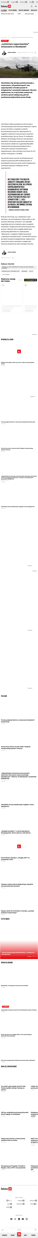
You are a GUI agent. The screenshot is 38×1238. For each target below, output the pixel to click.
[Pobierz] (35, 52)
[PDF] (13, 258)
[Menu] (36, 6)
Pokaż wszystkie (6, 274)
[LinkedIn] (19, 1219)
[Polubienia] (3, 1230)
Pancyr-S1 (22, 136)
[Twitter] (15, 1219)
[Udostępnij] (35, 1229)
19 (20, 1230)
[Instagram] (26, 1219)
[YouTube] (22, 1219)
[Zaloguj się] (32, 6)
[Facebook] (11, 1219)
